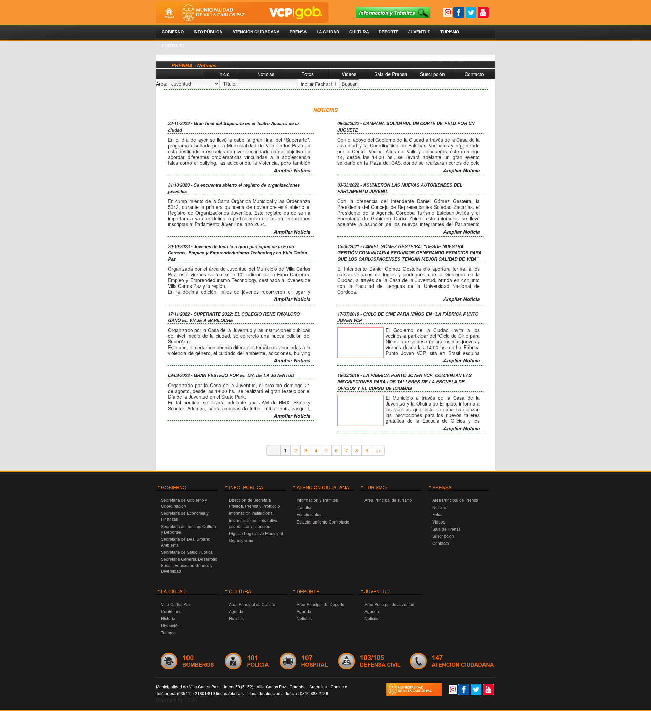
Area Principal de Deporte (320, 604)
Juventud (419, 31)
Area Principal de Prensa (455, 500)
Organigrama (241, 540)
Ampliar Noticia (292, 170)
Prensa (298, 31)
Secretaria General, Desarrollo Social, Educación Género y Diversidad (189, 564)
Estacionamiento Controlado (323, 522)
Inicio (224, 74)
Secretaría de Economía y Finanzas (185, 515)
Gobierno (173, 31)
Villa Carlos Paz (176, 604)
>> (378, 450)
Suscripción (432, 74)
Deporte (388, 31)
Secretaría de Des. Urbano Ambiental (185, 542)
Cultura (359, 31)
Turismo (449, 31)
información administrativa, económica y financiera (253, 523)
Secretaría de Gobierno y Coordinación (184, 503)
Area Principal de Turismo (388, 500)
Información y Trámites (317, 500)
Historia (168, 618)
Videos (349, 74)
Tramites (304, 507)
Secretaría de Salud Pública (187, 552)
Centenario (171, 611)
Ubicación (170, 625)
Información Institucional (251, 513)
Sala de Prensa (390, 74)
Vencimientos (309, 514)
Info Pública (208, 31)
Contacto (173, 46)
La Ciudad (328, 31)
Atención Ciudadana (256, 31)
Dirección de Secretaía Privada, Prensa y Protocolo (254, 503)
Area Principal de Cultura (252, 604)
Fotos (307, 74)
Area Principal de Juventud (389, 604)
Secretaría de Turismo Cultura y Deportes (188, 529)
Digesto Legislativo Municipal (256, 533)
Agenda (236, 611)
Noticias (265, 74)
